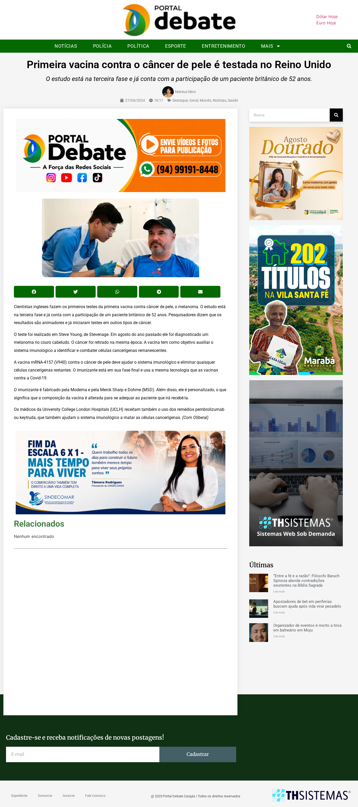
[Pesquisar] (336, 115)
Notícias (66, 46)
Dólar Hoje (327, 16)
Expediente (19, 796)
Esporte (175, 46)
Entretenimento (223, 46)
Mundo (205, 100)
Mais (267, 46)
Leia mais (279, 591)
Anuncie (69, 796)
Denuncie (45, 796)
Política (138, 46)
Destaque (180, 100)
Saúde (233, 100)
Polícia (102, 46)
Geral (193, 100)
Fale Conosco (95, 796)
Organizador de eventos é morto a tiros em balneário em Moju (307, 627)
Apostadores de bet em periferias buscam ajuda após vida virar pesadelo (307, 604)
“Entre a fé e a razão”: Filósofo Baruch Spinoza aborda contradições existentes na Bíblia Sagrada (306, 581)
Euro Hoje (326, 22)
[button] (349, 46)
